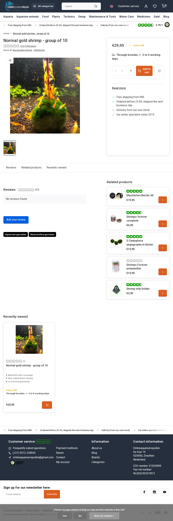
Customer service (128, 6)
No (80, 515)
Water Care (126, 16)
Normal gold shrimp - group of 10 (31, 33)
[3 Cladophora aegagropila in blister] (116, 242)
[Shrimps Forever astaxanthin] (116, 266)
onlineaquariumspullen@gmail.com (33, 457)
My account (63, 462)
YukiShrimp (39, 50)
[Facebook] (144, 492)
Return (60, 452)
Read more (119, 88)
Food (45, 16)
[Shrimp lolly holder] (116, 290)
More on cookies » (104, 515)
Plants (56, 16)
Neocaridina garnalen (42, 234)
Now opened (43, 441)
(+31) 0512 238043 (24, 452)
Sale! (157, 16)
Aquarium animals (27, 16)
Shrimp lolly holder (138, 288)
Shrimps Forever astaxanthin (136, 266)
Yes (65, 515)
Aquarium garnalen (15, 234)
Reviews (11, 167)
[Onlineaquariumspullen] (17, 6)
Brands (96, 457)
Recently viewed (56, 167)
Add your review (16, 219)
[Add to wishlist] (49, 327)
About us (97, 448)
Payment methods (67, 448)
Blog (166, 16)
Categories (98, 462)
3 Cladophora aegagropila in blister (139, 242)
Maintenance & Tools (102, 16)
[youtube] (164, 492)
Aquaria (8, 16)
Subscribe (52, 494)
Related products (31, 167)
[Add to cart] (47, 405)
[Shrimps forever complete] (116, 218)
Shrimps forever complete (136, 218)
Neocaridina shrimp (23, 50)
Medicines (143, 16)
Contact (60, 457)
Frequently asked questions (29, 448)
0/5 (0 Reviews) (28, 46)
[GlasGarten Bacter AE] (116, 196)
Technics (69, 16)
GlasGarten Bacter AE (140, 195)
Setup (82, 16)
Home (6, 33)
